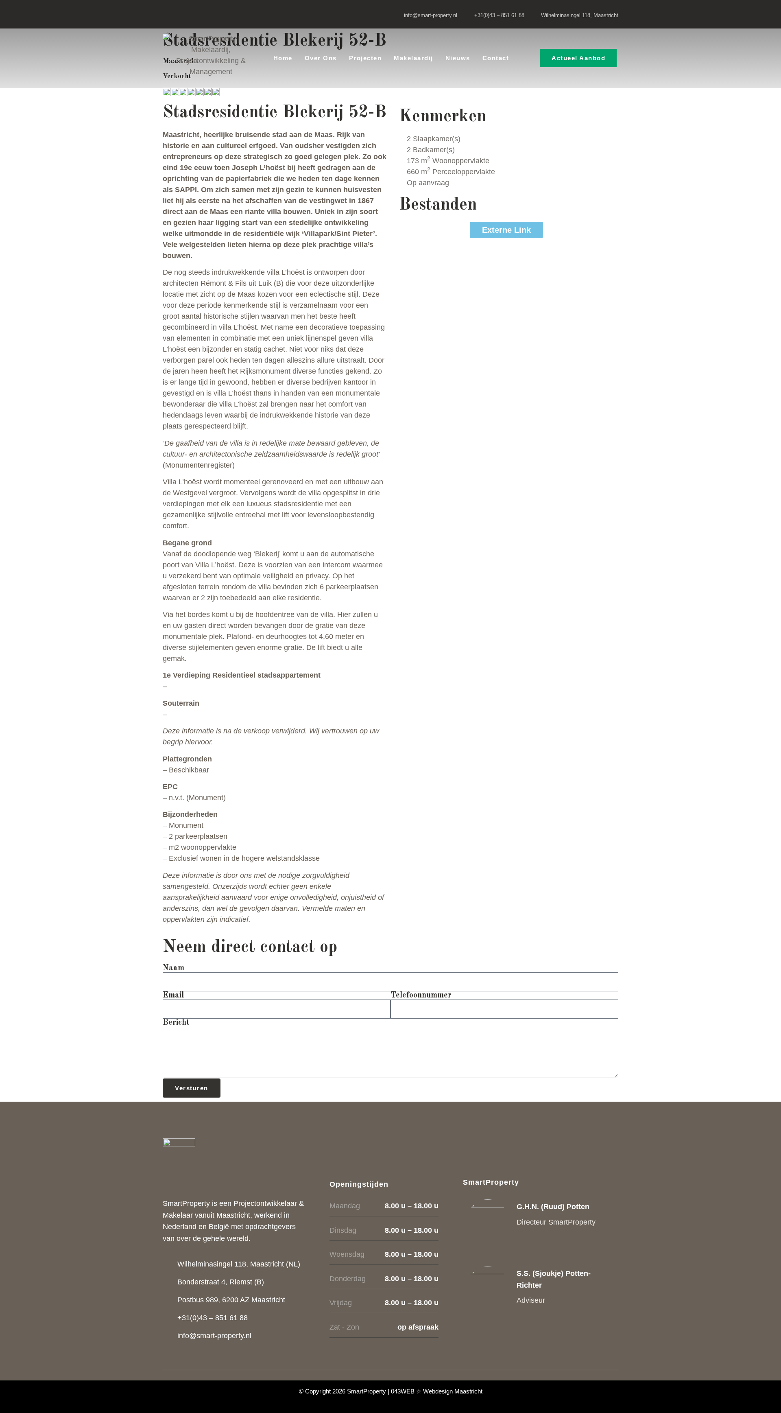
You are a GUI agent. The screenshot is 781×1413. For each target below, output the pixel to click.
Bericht (176, 1023)
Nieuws (457, 58)
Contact (495, 58)
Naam (173, 968)
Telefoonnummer (421, 995)
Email (173, 995)
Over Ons (321, 58)
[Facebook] (170, 14)
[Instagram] (204, 14)
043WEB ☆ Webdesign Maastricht (436, 1391)
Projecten (365, 58)
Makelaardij (413, 58)
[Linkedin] (187, 14)
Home (282, 58)
